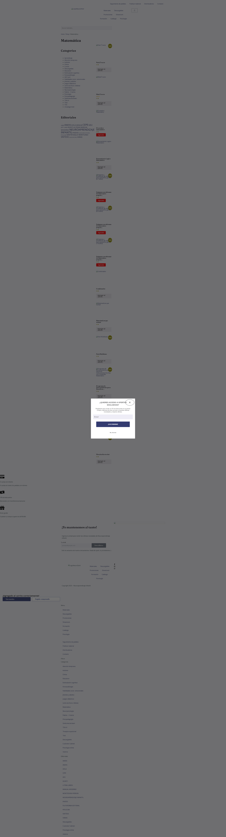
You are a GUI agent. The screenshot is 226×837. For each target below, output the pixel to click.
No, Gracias (113, 432)
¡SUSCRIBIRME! (113, 424)
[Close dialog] (129, 402)
